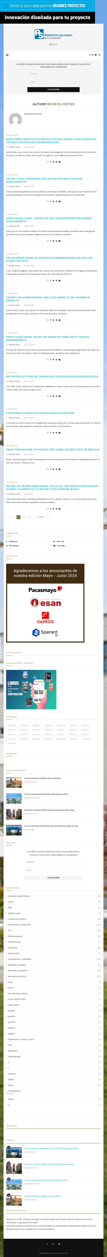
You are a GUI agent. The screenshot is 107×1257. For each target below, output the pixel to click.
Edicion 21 (61, 730)
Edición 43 (86, 739)
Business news (54, 913)
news (54, 982)
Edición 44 (12, 743)
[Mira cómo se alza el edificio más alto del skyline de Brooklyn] (14, 814)
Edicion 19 (36, 730)
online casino (54, 1005)
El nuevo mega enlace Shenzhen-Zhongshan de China (46, 794)
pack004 (54, 1016)
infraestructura (54, 942)
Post (54, 1045)
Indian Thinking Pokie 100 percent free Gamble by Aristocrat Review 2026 (52, 449)
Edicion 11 (36, 725)
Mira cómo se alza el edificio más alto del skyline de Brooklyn (49, 810)
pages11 (54, 1033)
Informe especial (54, 936)
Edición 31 (74, 739)
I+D (54, 930)
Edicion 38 (24, 739)
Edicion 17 (12, 730)
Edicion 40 (36, 739)
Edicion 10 (24, 725)
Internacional (54, 953)
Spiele (54, 1085)
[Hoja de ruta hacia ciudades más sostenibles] (14, 782)
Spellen (54, 1079)
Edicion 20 (48, 730)
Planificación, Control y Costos (54, 1039)
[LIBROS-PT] (31, 671)
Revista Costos (33, 114)
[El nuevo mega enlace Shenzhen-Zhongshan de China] (14, 798)
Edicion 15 (73, 725)
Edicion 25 (24, 734)
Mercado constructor (54, 976)
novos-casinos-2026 (54, 999)
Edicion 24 (12, 734)
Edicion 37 (12, 739)
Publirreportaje (54, 1056)
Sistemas (54, 1074)
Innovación (54, 947)
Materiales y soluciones (54, 970)
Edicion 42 (48, 739)
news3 (54, 987)
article (54, 902)
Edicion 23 (85, 730)
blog (54, 907)
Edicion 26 (36, 734)
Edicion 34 (85, 734)
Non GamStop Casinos (54, 993)
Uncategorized (12, 135)
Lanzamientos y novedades (54, 959)
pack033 (54, 1028)
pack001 (54, 1010)
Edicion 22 (73, 730)
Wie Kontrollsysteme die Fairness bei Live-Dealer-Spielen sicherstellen (52, 376)
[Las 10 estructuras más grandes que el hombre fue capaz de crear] (14, 830)
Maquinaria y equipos (54, 965)
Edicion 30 (61, 734)
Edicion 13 (61, 725)
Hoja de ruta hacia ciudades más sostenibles (42, 778)
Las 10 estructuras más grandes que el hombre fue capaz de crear (51, 826)
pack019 (54, 1022)
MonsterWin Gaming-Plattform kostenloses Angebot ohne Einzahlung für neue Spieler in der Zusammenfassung (51, 141)
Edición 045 (61, 739)
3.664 (41, 517)
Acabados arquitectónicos (54, 896)
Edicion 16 (86, 725)
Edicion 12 (49, 725)
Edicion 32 (73, 734)
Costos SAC (63, 1253)
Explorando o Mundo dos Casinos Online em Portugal (40, 413)
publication (54, 1051)
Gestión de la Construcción (54, 924)
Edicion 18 (24, 730)
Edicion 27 (48, 734)
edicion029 (12, 725)
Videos (54, 1099)
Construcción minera (54, 919)
